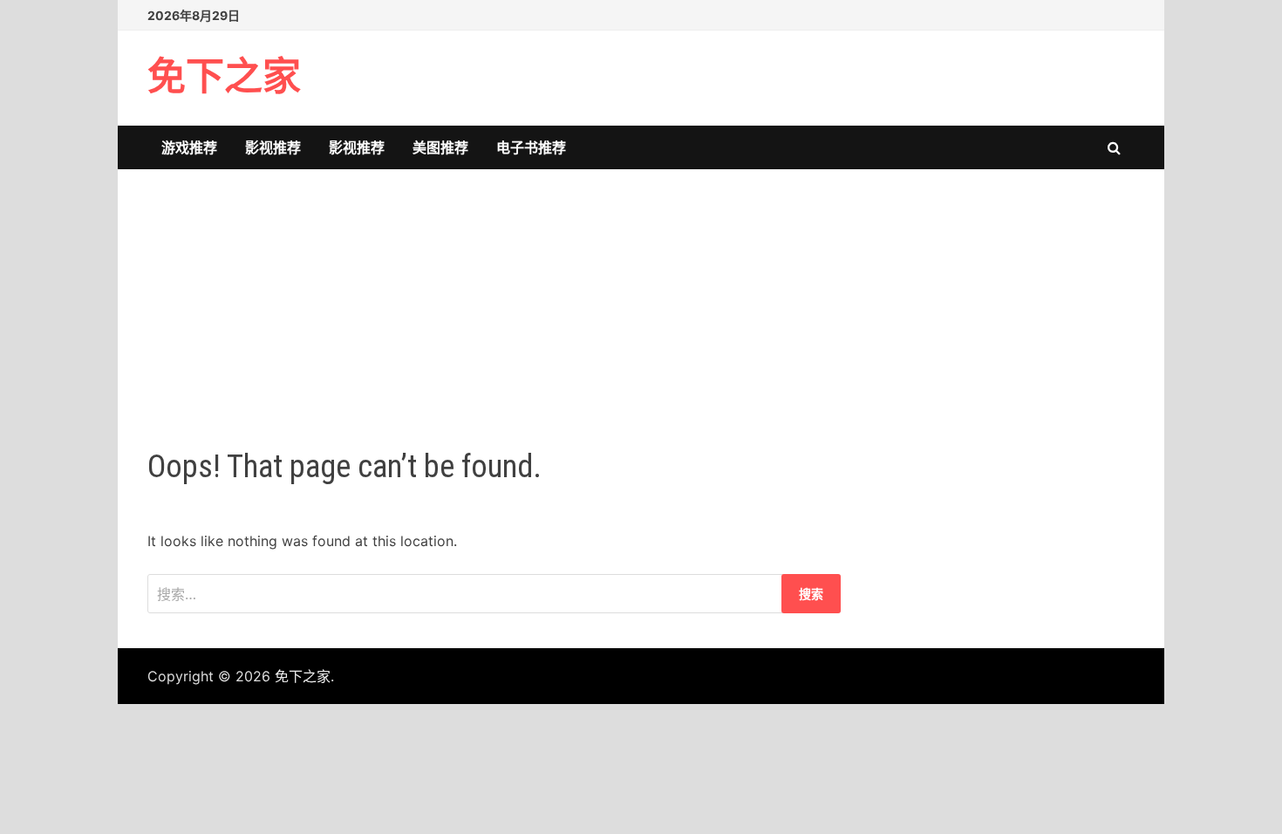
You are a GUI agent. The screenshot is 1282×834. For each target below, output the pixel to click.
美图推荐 (440, 147)
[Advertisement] (641, 291)
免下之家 (224, 77)
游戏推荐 (189, 147)
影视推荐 (273, 147)
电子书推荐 (531, 147)
